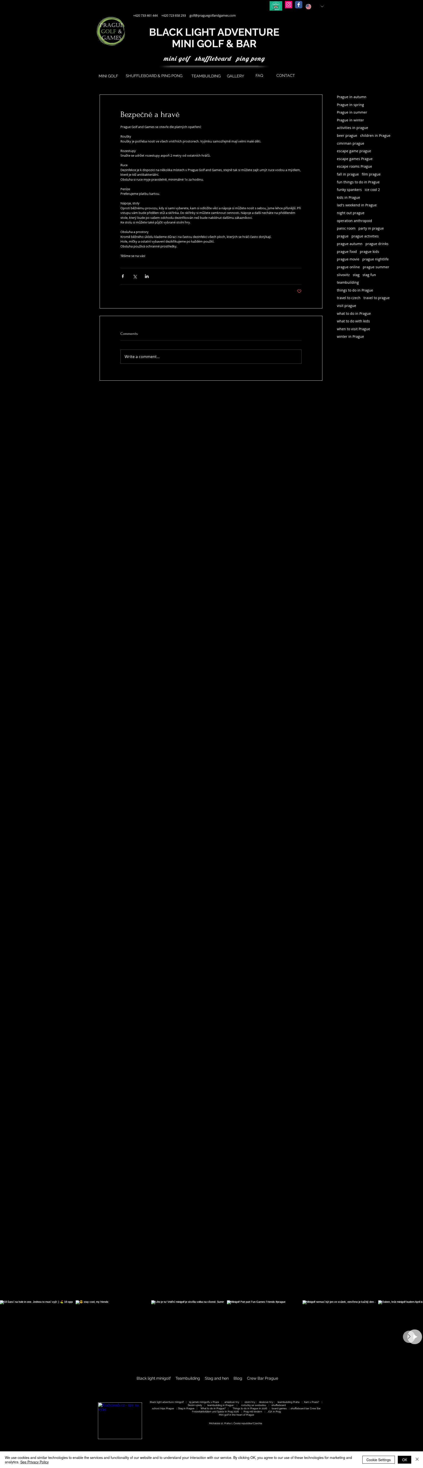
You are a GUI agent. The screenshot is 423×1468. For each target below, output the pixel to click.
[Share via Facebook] (122, 276)
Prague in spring (350, 104)
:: (256, 1402)
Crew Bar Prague (262, 1378)
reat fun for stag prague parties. (314, 1428)
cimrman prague (350, 143)
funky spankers (349, 189)
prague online (348, 267)
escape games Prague (355, 158)
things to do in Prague (355, 290)
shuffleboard (278, 1405)
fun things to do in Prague (358, 182)
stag (356, 274)
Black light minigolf (155, 1378)
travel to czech (349, 297)
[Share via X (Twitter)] (134, 276)
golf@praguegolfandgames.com (212, 15)
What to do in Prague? (213, 1408)
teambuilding (348, 282)
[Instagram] (288, 4)
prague (343, 236)
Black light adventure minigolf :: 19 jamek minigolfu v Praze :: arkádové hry (195, 1402)
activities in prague (352, 127)
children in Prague (375, 135)
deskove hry (266, 1402)
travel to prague (377, 297)
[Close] (417, 1459)
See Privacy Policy (34, 1461)
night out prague (350, 213)
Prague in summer (352, 112)
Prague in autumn (351, 96)
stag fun (369, 274)
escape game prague (354, 151)
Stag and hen (217, 1378)
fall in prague (348, 174)
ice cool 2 (372, 189)
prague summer (376, 267)
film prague (371, 174)
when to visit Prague (353, 329)
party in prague (371, 228)
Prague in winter (350, 120)
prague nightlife (375, 259)
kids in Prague (348, 197)
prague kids (369, 251)
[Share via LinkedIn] (146, 276)
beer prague (347, 135)
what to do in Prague (354, 313)
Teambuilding (188, 1378)
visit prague (346, 305)
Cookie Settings (378, 1459)
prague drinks (376, 243)
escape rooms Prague (354, 166)
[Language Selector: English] (314, 6)
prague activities (365, 236)
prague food (347, 251)
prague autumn (350, 243)
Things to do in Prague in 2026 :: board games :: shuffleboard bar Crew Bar (277, 1408)
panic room (346, 228)
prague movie (348, 259)
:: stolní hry (248, 1402)
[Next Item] (409, 1337)
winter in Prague (350, 336)
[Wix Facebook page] (298, 4)
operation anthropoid (354, 220)
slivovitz (343, 274)
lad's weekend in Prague (357, 205)
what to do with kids (353, 321)
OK (404, 1459)
